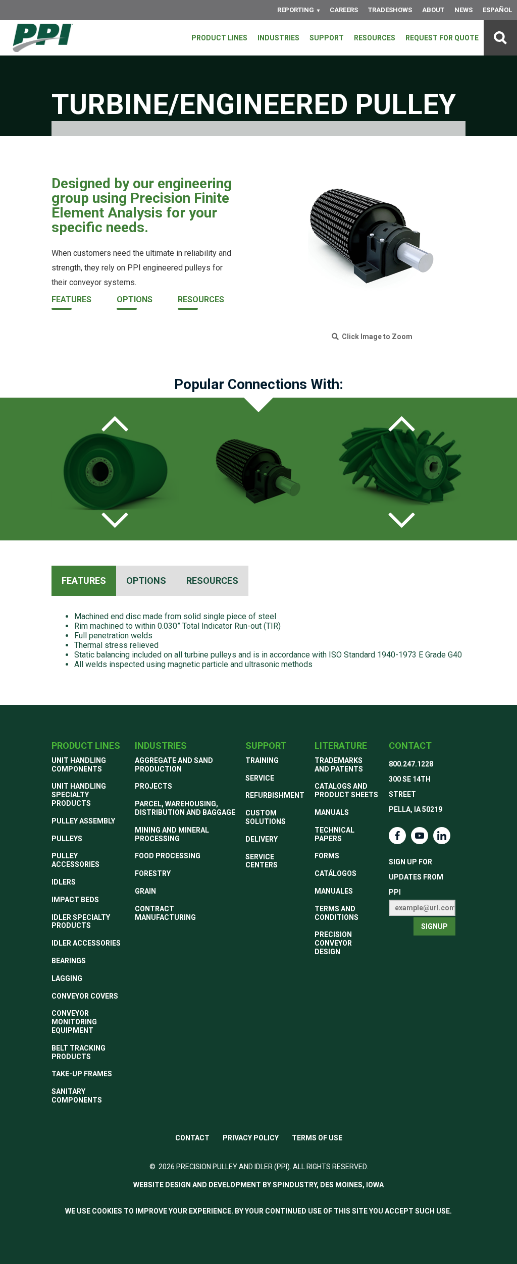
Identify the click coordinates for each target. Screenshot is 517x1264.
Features (71, 299)
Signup (434, 926)
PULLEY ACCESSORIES (75, 860)
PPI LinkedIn (441, 835)
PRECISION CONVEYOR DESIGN (333, 943)
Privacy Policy (251, 1138)
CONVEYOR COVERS (84, 996)
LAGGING (66, 978)
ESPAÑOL (497, 10)
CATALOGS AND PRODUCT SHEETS (346, 790)
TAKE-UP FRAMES (81, 1074)
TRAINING (262, 760)
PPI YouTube (419, 835)
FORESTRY (153, 873)
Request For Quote (442, 38)
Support (326, 38)
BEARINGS (68, 961)
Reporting (295, 10)
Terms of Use (317, 1138)
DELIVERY (261, 839)
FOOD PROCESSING (167, 856)
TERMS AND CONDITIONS (336, 913)
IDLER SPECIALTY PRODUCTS (80, 921)
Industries (278, 38)
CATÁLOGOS (335, 873)
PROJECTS (153, 786)
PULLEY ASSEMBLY (83, 821)
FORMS (327, 856)
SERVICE (259, 778)
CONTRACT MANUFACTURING (165, 913)
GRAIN (145, 891)
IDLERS (63, 882)
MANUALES (334, 891)
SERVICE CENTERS (261, 861)
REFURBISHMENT (274, 795)
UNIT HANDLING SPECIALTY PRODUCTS (78, 794)
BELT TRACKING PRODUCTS (78, 1052)
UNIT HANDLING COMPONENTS (78, 764)
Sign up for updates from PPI (416, 877)
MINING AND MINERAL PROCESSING (172, 834)
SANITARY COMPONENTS (76, 1095)
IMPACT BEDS (75, 900)
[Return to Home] (43, 38)
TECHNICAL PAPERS (334, 834)
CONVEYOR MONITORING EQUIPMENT (74, 1021)
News (463, 10)
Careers (344, 10)
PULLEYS (66, 839)
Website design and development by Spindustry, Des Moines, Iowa (258, 1185)
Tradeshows (390, 10)
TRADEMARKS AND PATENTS (339, 764)
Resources (374, 38)
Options (134, 299)
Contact (410, 745)
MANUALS (332, 812)
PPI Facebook (397, 835)
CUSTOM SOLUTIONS (265, 817)
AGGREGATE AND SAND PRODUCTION (174, 764)
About (433, 10)
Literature (341, 745)
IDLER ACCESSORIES (86, 943)
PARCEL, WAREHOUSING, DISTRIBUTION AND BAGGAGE (185, 808)
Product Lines (219, 38)
